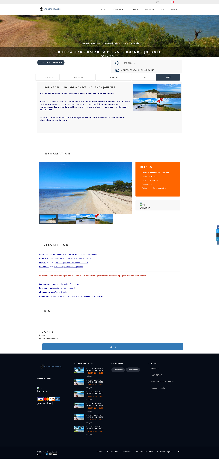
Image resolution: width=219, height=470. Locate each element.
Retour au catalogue (51, 62)
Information (149, 9)
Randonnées (118, 370)
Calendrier (133, 9)
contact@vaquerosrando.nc (137, 70)
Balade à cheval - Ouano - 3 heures (94, 369)
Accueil (104, 9)
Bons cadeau (133, 370)
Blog (163, 9)
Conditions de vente (144, 451)
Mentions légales (165, 451)
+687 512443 (128, 63)
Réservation (118, 9)
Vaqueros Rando (158, 388)
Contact (175, 9)
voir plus (89, 376)
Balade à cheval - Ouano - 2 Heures (94, 381)
